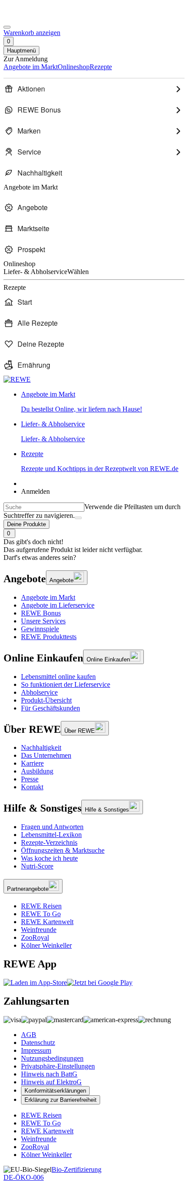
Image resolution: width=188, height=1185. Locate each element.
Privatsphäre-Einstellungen (58, 1066)
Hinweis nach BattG (49, 1074)
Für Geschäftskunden (50, 708)
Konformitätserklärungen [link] (55, 1090)
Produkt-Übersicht (46, 700)
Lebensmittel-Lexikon (51, 834)
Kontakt (32, 787)
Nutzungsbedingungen (52, 1058)
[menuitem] (94, 88)
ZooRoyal (35, 937)
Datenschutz (38, 1042)
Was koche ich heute (49, 858)
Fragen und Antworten (52, 826)
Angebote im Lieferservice (57, 605)
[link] (103, 401)
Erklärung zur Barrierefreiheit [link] (60, 1100)
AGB (28, 1034)
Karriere (32, 763)
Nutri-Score (37, 866)
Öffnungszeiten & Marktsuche (62, 850)
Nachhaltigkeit (41, 747)
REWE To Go (41, 914)
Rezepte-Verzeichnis (49, 842)
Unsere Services (43, 621)
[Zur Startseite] (33, 17)
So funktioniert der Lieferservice (65, 684)
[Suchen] (78, 518)
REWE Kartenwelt (47, 921)
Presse (29, 779)
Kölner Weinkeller (46, 945)
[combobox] (43, 507)
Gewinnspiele (40, 629)
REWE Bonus (41, 613)
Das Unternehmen (46, 755)
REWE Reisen (41, 906)
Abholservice (39, 692)
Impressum (36, 1050)
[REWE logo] (17, 379)
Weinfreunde (38, 929)
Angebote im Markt (48, 597)
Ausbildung (37, 771)
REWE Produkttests (49, 636)
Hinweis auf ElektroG (51, 1082)
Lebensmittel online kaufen (58, 676)
